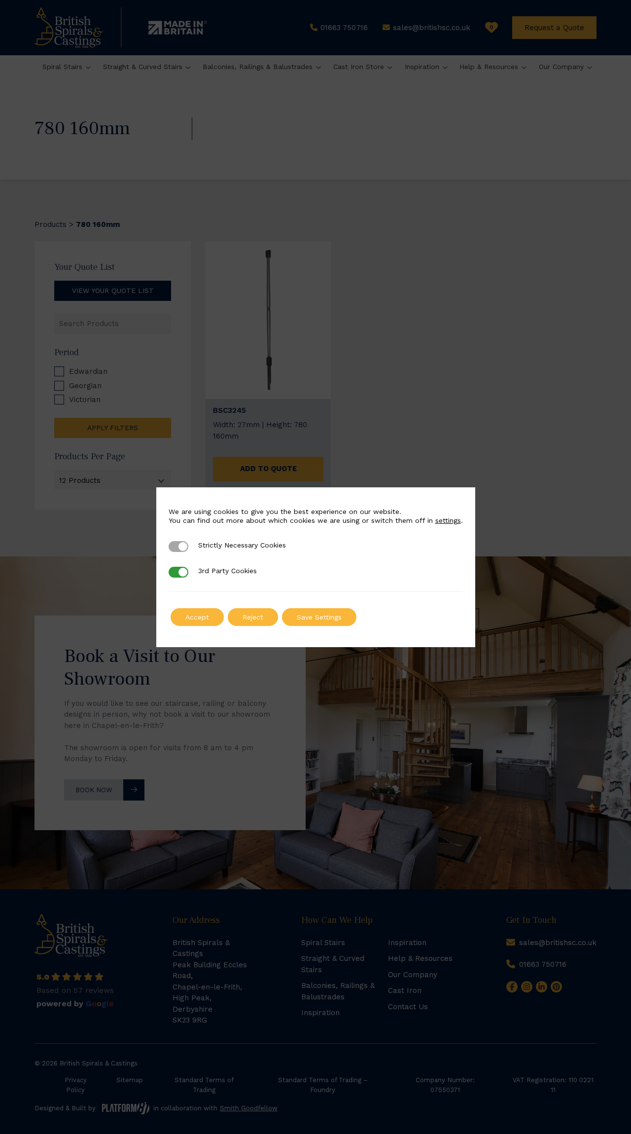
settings (448, 520)
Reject (253, 617)
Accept (197, 617)
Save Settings (319, 617)
